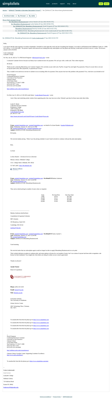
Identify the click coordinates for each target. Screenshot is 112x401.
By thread (21, 16)
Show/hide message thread (12, 20)
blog (68, 4)
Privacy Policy (57, 397)
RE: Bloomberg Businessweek (18, 22)
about (74, 4)
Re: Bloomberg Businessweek (20, 24)
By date (32, 16)
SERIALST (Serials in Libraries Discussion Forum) (25, 10)
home (47, 4)
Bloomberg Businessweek (23, 28)
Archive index (9, 16)
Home (5, 10)
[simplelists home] (11, 4)
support (62, 4)
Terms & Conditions (45, 397)
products (54, 4)
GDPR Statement (67, 397)
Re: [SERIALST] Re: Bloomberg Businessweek (27, 26)
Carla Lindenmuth (38, 38)
